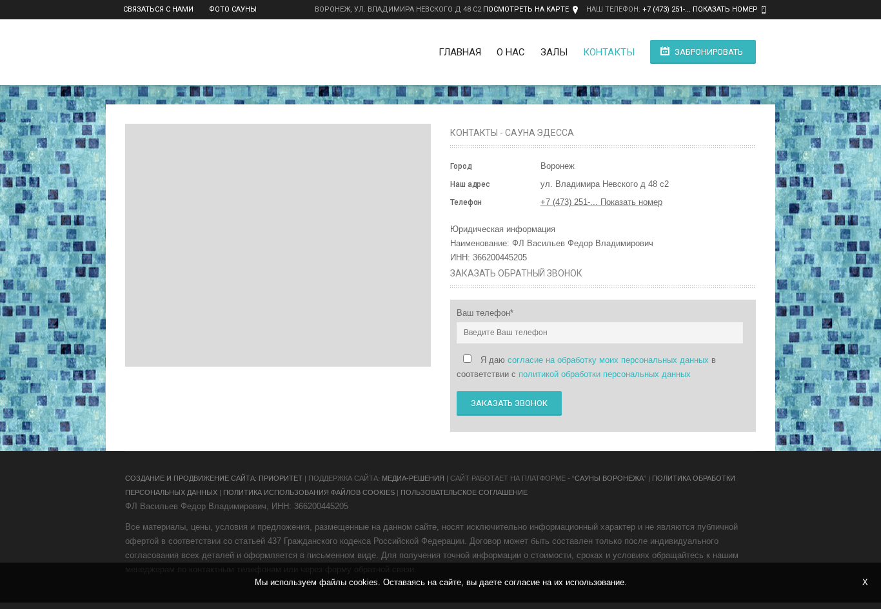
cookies (363, 582)
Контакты (609, 52)
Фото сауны (233, 9)
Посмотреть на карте (526, 9)
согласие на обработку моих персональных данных (608, 360)
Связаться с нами (158, 9)
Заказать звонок (509, 403)
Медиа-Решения (413, 478)
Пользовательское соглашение (464, 492)
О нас (511, 52)
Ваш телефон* (485, 313)
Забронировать (709, 52)
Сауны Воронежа (609, 478)
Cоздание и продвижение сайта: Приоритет (213, 478)
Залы (554, 52)
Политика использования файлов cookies (309, 492)
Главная (460, 52)
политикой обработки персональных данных (605, 374)
